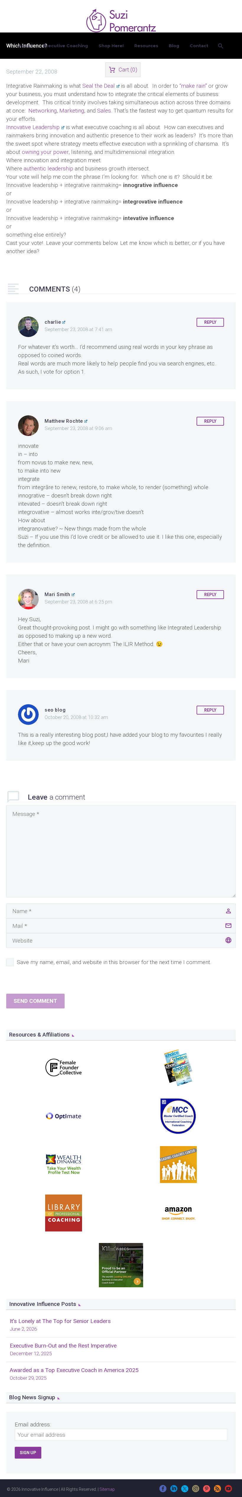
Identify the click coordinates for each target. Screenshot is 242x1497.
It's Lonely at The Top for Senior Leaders (60, 1321)
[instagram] (195, 1490)
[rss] (217, 1490)
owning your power (45, 152)
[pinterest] (206, 1490)
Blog (174, 45)
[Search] (220, 46)
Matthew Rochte (64, 421)
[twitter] (184, 1490)
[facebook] (162, 1490)
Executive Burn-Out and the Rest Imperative (63, 1345)
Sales (104, 110)
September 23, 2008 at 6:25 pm (78, 602)
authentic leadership (48, 168)
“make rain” (193, 85)
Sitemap (107, 1489)
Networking (42, 110)
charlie (53, 322)
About (25, 45)
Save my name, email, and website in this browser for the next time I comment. (114, 962)
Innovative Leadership (33, 127)
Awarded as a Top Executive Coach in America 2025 (74, 1370)
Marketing (71, 110)
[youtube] (228, 1490)
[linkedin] (173, 1490)
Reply (210, 322)
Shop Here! (111, 45)
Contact (199, 45)
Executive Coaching (65, 45)
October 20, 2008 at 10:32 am (76, 717)
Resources (146, 45)
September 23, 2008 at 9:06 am (78, 428)
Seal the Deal (98, 85)
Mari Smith (57, 594)
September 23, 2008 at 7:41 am (78, 329)
